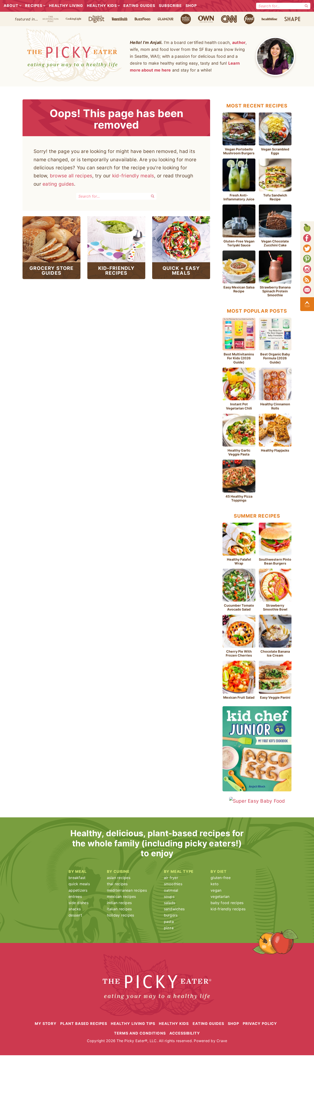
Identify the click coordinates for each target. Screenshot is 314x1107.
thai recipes (117, 884)
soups (169, 896)
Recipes (33, 5)
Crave (222, 1040)
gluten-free (221, 877)
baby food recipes (227, 902)
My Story (46, 1023)
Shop (191, 5)
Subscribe (170, 5)
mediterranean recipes (127, 890)
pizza (169, 927)
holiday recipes (120, 915)
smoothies (173, 884)
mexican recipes (121, 896)
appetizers (78, 890)
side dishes (78, 902)
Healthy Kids (102, 5)
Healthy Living (66, 5)
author (239, 42)
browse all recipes (71, 176)
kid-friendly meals (133, 176)
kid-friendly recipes (228, 909)
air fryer (171, 877)
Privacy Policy (260, 1023)
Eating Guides (139, 5)
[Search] (306, 6)
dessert (75, 915)
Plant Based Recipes (83, 1023)
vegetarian (220, 896)
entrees (75, 896)
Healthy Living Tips (133, 1023)
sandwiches (174, 909)
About (11, 5)
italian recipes (119, 909)
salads (169, 902)
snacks (75, 909)
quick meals (79, 884)
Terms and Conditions (140, 1033)
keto (215, 884)
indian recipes (119, 902)
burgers (171, 915)
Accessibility (184, 1033)
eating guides (58, 184)
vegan (216, 890)
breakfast (77, 877)
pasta (169, 921)
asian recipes (118, 877)
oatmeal (171, 890)
